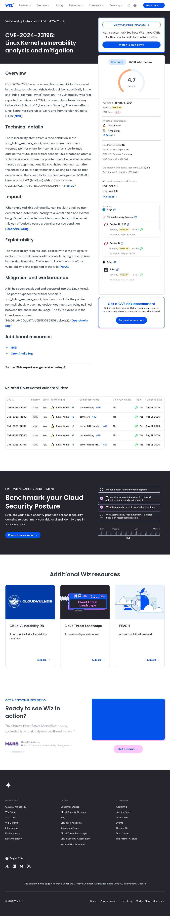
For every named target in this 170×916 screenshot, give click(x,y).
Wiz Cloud (10, 817)
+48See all (109, 196)
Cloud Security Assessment (75, 838)
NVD (18, 116)
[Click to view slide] (12, 752)
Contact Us (122, 828)
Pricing (59, 5)
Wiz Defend (11, 822)
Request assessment (131, 320)
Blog (63, 817)
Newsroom (122, 817)
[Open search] (129, 5)
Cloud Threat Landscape (74, 833)
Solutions (42, 5)
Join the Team (123, 812)
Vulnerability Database (21, 21)
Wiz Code (10, 812)
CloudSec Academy (71, 822)
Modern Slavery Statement (150, 901)
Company (115, 5)
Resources (74, 5)
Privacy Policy (107, 901)
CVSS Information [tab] (140, 62)
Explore (41, 660)
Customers (95, 5)
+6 (73, 444)
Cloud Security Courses (73, 812)
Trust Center (122, 833)
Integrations (11, 828)
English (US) (16, 858)
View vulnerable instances (130, 25)
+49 (98, 407)
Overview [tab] (117, 62)
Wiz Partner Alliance (126, 838)
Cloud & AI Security (15, 806)
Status (93, 901)
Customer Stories (70, 806)
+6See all (108, 135)
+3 (73, 407)
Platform (23, 5)
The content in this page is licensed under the (85, 883)
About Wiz (121, 806)
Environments (12, 833)
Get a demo (152, 5)
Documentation (13, 838)
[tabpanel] (131, 178)
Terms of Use (126, 901)
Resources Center (70, 828)
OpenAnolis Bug (17, 229)
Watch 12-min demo (131, 44)
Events (119, 822)
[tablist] (131, 62)
